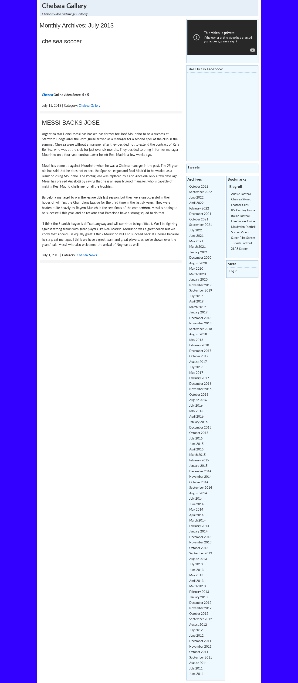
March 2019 (197, 307)
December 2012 (200, 602)
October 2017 (198, 356)
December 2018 (200, 318)
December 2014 (200, 471)
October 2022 (198, 186)
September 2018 (200, 329)
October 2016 (198, 394)
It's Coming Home (243, 210)
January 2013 (198, 597)
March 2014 (197, 520)
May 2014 (196, 509)
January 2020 (198, 279)
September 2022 (200, 192)
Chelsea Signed (241, 199)
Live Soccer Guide (243, 221)
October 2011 (198, 652)
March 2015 (197, 454)
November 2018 (200, 323)
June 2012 (196, 635)
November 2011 (200, 646)
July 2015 (196, 438)
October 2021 (198, 219)
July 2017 (196, 367)
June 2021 (196, 235)
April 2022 (196, 203)
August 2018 (198, 334)
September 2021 (200, 225)
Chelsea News (87, 255)
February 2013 (199, 592)
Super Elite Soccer (243, 238)
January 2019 (198, 312)
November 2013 (200, 542)
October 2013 (198, 548)
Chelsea (47, 95)
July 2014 (196, 498)
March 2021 (197, 246)
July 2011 (196, 668)
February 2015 (199, 460)
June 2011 (196, 674)
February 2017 (199, 378)
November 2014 (200, 476)
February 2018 (199, 345)
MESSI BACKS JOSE (71, 122)
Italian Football (240, 216)
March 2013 (197, 586)
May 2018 (196, 340)
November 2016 (200, 389)
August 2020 (198, 263)
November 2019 (200, 285)
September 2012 (200, 619)
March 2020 (197, 274)
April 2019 (196, 301)
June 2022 (196, 197)
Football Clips (240, 205)
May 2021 (196, 241)
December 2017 (200, 351)
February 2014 (199, 526)
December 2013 (200, 537)
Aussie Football (241, 194)
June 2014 (196, 504)
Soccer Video (239, 232)
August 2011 (198, 663)
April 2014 (196, 515)
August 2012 (198, 624)
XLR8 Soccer (239, 249)
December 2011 (200, 641)
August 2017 (198, 362)
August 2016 (198, 400)
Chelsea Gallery (64, 6)
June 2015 (196, 444)
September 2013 (200, 553)
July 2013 (196, 564)
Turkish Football (241, 243)
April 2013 (196, 581)
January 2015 (198, 465)
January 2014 (198, 531)
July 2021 (196, 230)
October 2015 (198, 433)
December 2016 (200, 383)
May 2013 (196, 575)
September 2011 (200, 657)
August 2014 (198, 493)
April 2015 (196, 449)
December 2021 (200, 214)
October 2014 (198, 482)
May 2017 (196, 372)
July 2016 (196, 405)
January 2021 (198, 252)
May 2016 (196, 411)
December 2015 (200, 427)
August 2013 (198, 559)
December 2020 (200, 257)
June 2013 (196, 570)
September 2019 (200, 290)
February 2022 (199, 208)
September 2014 (200, 487)
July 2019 (196, 296)
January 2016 (198, 422)
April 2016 (196, 416)
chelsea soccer (62, 41)
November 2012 (200, 608)
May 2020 (196, 268)
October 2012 (198, 613)
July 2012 (196, 630)
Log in (233, 271)
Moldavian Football (243, 227)
